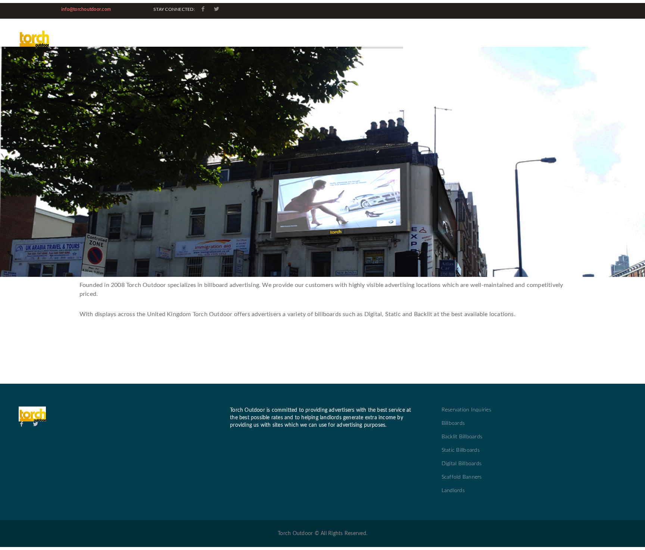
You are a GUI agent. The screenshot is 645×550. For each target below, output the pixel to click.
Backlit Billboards (462, 436)
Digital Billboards (462, 463)
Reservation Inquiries (466, 409)
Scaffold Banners (462, 477)
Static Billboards (461, 450)
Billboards (453, 423)
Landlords (453, 490)
